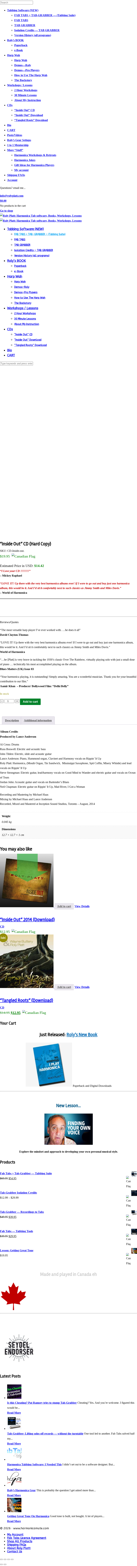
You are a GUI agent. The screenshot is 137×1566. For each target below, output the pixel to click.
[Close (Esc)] (12, 1559)
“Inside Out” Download (28, 115)
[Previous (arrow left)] (1, 1564)
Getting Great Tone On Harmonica (28, 1516)
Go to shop (6, 210)
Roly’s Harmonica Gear (21, 1490)
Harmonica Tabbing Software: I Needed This (34, 1464)
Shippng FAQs (16, 175)
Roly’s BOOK (15, 40)
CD (2, 926)
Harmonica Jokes (24, 160)
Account (12, 180)
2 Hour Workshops (25, 90)
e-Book (18, 50)
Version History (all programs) (32, 35)
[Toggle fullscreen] (5, 1559)
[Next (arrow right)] (5, 1564)
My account (21, 170)
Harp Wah (13, 55)
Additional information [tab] (38, 720)
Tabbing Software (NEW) (22, 10)
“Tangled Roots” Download (31, 120)
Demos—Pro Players (26, 70)
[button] (68, 731)
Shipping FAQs (16, 1544)
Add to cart (30, 701)
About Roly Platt (19, 1548)
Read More (14, 1412)
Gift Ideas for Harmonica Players (34, 165)
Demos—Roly (22, 65)
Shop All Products (19, 1541)
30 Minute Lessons (25, 95)
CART (11, 130)
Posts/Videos (14, 135)
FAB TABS (21, 20)
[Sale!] (27, 987)
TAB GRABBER (24, 25)
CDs (9, 105)
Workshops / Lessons (19, 85)
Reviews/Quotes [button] (9, 622)
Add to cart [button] (64, 906)
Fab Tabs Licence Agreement (26, 1538)
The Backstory (23, 80)
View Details (82, 906)
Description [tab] (12, 720)
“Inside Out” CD (24, 110)
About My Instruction (27, 100)
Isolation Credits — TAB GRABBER (37, 30)
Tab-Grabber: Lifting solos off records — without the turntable (45, 1433)
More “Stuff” (15, 150)
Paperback (20, 45)
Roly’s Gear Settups (19, 140)
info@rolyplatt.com (11, 195)
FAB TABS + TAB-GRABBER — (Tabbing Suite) (44, 15)
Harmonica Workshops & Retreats (35, 155)
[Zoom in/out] (1, 1559)
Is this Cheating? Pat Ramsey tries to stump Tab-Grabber (42, 1402)
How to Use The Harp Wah (30, 75)
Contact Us (14, 1551)
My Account (15, 1534)
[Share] (8, 1559)
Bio (9, 125)
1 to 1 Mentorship (18, 145)
